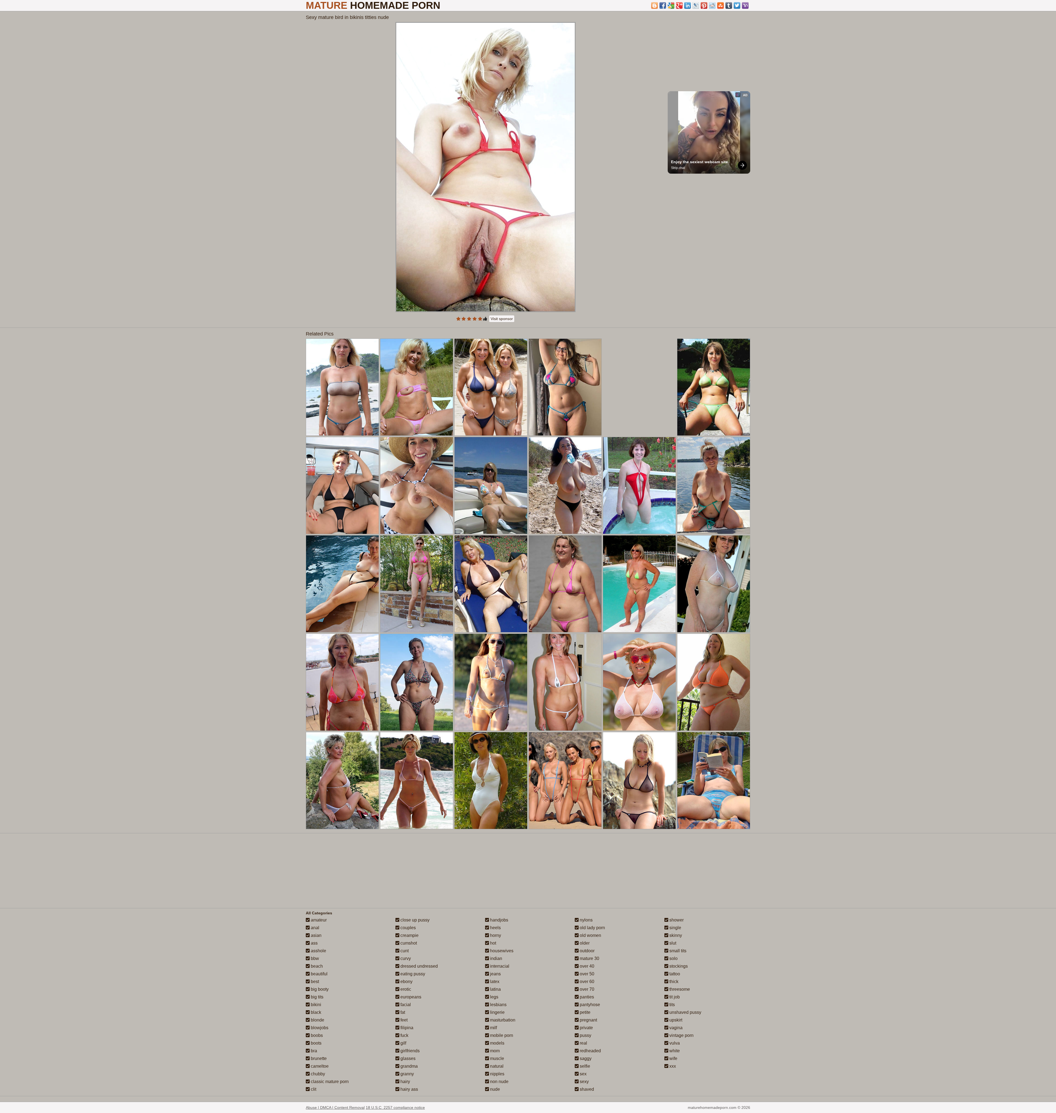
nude (494, 1089)
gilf (402, 1043)
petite (584, 1012)
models (496, 1043)
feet (403, 1020)
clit (313, 1089)
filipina (406, 1027)
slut (672, 943)
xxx (672, 1066)
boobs (316, 1035)
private (586, 1027)
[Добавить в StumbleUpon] (720, 5)
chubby (317, 1074)
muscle (496, 1058)
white (674, 1050)
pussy (585, 1035)
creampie (409, 935)
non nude (498, 1081)
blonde (317, 1020)
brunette (318, 1058)
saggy (585, 1058)
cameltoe (319, 1066)
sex (583, 1074)
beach (316, 966)
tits (671, 1004)
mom (494, 1050)
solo (673, 958)
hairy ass (408, 1089)
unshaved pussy (684, 1012)
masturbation (502, 1020)
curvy (405, 958)
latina (495, 989)
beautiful (319, 974)
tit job (674, 997)
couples (407, 927)
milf (493, 1027)
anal (314, 927)
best (314, 981)
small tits (677, 950)
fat (402, 1012)
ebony (406, 981)
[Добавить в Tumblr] (728, 5)
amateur (318, 920)
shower (676, 920)
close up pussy (414, 920)
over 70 (586, 989)
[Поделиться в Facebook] (662, 5)
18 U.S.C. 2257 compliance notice (395, 1107)
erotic (405, 989)
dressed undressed (418, 966)
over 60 (586, 981)
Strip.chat (678, 168)
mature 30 (589, 958)
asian (315, 935)
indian (495, 958)
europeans (410, 997)
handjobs (498, 920)
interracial (499, 966)
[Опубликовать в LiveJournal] (695, 5)
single (674, 927)
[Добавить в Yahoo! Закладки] (745, 5)
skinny (675, 935)
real (583, 1043)
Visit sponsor (502, 319)
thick (673, 981)
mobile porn (501, 1035)
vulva (674, 1043)
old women (590, 935)
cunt (404, 950)
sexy (584, 1081)
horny (495, 935)
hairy (404, 1081)
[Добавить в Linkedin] (687, 5)
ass (314, 943)
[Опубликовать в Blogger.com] (654, 5)
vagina (675, 1027)
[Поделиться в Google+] (679, 5)
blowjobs (319, 1027)
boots (315, 1043)
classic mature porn (329, 1081)
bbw (314, 958)
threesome (679, 989)
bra (313, 1050)
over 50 (586, 974)
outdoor (587, 950)
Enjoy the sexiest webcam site (699, 162)
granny (406, 1074)
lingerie (497, 1012)
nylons (586, 920)
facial (405, 1004)
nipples (496, 1074)
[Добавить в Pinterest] (704, 5)
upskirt (675, 1020)
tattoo (674, 974)
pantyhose (589, 1004)
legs (493, 997)
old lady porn (592, 927)
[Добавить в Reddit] (712, 5)
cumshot (408, 943)
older (584, 943)
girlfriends (409, 1050)
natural (496, 1066)
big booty (319, 989)
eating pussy (412, 974)
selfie (584, 1066)
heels (495, 927)
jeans (495, 974)
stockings (678, 966)
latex (494, 981)
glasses (407, 1058)
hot (492, 943)
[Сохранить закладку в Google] (671, 5)
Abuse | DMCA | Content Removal (335, 1107)
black (315, 1012)
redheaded (590, 1050)
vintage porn (681, 1035)
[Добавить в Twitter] (737, 5)
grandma (408, 1066)
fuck (403, 1035)
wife (672, 1058)
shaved (586, 1089)
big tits (316, 997)
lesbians (498, 1004)
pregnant (588, 1020)
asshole (318, 950)
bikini (315, 1004)
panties (586, 997)
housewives (501, 950)
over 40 (586, 966)
